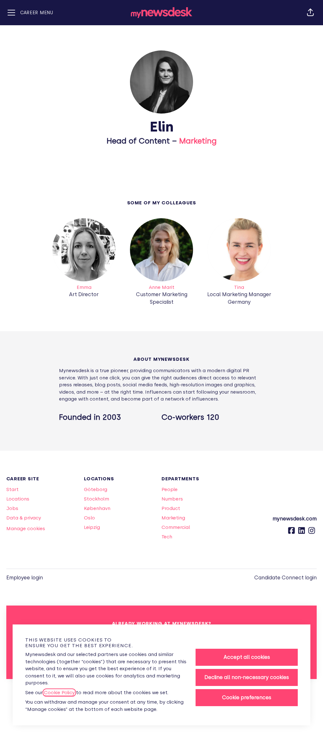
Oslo (89, 518)
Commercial (176, 527)
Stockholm (96, 499)
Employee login (24, 578)
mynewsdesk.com (295, 519)
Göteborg (95, 489)
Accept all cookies (247, 657)
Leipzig (92, 527)
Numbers (172, 499)
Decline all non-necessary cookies (246, 677)
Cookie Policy (59, 692)
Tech (167, 537)
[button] (310, 12)
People (170, 489)
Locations (17, 499)
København (97, 508)
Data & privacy (23, 518)
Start (12, 489)
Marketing (198, 140)
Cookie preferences (246, 697)
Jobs (12, 508)
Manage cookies (25, 528)
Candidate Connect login (285, 578)
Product (171, 508)
